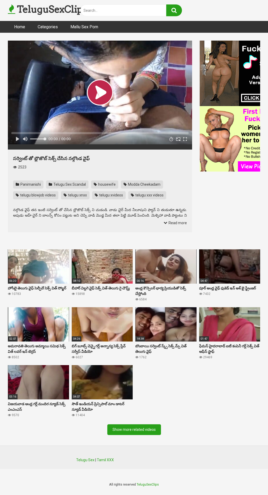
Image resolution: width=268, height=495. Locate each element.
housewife (106, 184)
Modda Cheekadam (143, 184)
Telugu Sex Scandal (69, 184)
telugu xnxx (77, 195)
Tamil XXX (105, 460)
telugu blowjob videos (37, 195)
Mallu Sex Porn (84, 26)
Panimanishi (30, 184)
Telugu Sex (85, 460)
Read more (177, 223)
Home (19, 26)
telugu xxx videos (149, 195)
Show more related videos (134, 429)
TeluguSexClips (51, 9)
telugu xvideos (110, 195)
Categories (48, 26)
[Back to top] (250, 479)
